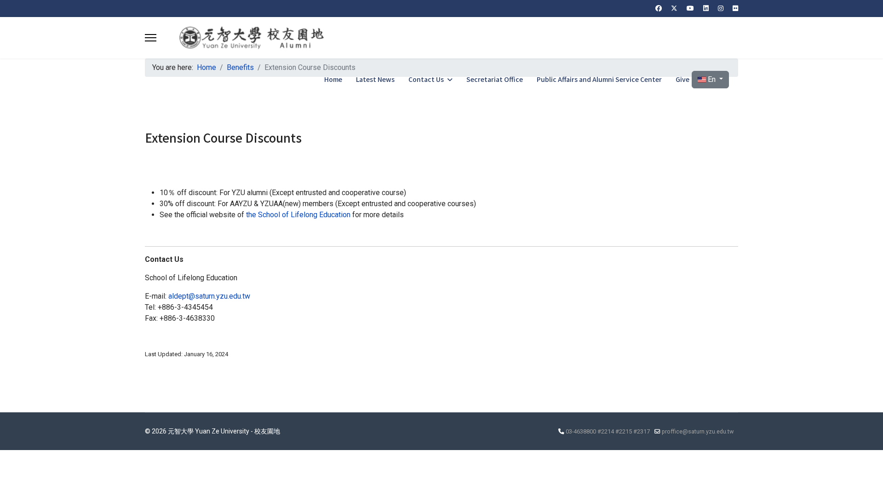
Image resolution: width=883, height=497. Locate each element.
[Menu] (150, 37)
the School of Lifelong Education (298, 214)
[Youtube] (690, 8)
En (711, 79)
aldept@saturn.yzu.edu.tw (209, 296)
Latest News (375, 79)
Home (333, 79)
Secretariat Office (494, 79)
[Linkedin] (706, 8)
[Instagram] (720, 8)
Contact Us (426, 79)
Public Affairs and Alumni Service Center (599, 79)
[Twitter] (674, 8)
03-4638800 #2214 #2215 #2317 (608, 431)
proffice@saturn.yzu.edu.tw (698, 431)
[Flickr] (735, 8)
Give (682, 79)
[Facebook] (658, 8)
